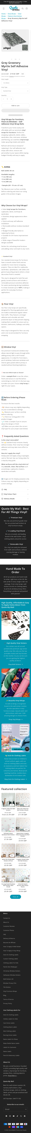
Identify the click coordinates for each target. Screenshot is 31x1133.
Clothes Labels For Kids (10, 1019)
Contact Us (6, 918)
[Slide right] (19, 59)
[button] (15, 111)
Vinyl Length (5, 79)
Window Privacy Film (9, 983)
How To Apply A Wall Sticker (12, 946)
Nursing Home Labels (10, 1035)
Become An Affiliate (9, 942)
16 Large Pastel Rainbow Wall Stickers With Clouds (8, 885)
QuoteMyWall (12, 1130)
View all (15, 897)
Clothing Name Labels (10, 1027)
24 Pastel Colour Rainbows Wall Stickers (8, 834)
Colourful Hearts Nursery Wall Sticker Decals (23, 885)
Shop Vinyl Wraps (15, 719)
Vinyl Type (4, 87)
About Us (6, 922)
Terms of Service (8, 999)
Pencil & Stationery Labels (11, 1055)
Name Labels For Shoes (10, 1039)
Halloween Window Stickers (12, 975)
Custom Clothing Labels (10, 959)
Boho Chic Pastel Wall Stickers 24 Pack (8, 860)
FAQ (4, 934)
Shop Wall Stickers (14, 664)
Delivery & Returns (9, 938)
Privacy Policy (7, 1003)
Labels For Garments (9, 1047)
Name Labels (7, 1051)
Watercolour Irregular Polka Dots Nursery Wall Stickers (23, 835)
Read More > (12, 1076)
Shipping (11, 76)
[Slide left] (11, 59)
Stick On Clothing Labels (10, 955)
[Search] (23, 9)
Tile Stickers (7, 987)
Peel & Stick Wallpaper (10, 967)
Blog (4, 995)
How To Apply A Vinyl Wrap (11, 951)
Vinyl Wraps (12, 14)
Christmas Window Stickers (11, 971)
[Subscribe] (26, 1109)
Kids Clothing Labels (9, 1031)
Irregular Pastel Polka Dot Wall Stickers (23, 860)
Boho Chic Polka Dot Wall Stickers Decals (22, 809)
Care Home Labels (9, 1023)
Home (3, 14)
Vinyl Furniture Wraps (10, 991)
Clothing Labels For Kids (10, 963)
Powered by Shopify (21, 1130)
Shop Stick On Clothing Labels (14, 779)
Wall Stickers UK (8, 979)
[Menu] (4, 9)
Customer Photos (8, 930)
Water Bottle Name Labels (11, 1043)
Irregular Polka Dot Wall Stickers (8, 809)
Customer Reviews (9, 926)
